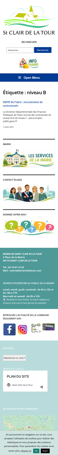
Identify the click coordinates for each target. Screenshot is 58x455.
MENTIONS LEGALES (13, 368)
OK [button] (36, 451)
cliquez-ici (26, 450)
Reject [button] (45, 451)
